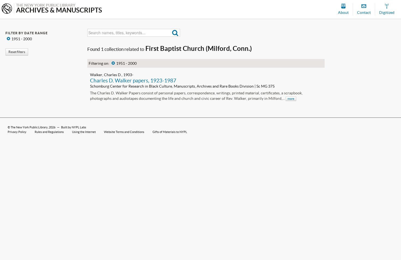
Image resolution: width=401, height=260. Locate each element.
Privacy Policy (17, 132)
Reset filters (16, 52)
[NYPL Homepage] (7, 9)
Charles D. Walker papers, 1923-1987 (133, 80)
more (291, 98)
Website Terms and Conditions (124, 132)
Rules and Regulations (49, 132)
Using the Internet (84, 132)
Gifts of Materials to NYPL (169, 132)
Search (175, 33)
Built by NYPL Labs (73, 127)
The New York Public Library (29, 127)
